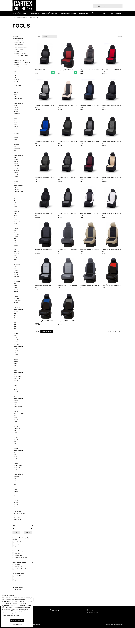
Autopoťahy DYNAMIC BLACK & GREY (67, 322)
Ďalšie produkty (48, 331)
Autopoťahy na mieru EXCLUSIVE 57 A (45, 286)
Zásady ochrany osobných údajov (10, 615)
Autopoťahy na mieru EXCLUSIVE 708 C (89, 106)
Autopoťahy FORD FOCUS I (65, 70)
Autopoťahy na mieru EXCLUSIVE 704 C (67, 178)
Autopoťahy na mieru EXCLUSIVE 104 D (111, 250)
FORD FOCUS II (40, 70)
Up (39, 331)
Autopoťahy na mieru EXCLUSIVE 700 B (89, 71)
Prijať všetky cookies (17, 620)
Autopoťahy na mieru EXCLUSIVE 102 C (45, 250)
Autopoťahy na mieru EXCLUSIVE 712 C (45, 178)
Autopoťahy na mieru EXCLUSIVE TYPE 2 (111, 214)
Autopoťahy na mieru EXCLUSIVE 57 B (67, 286)
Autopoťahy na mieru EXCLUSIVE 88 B (89, 286)
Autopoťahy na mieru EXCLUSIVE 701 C (67, 142)
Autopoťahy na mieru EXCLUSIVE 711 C (111, 106)
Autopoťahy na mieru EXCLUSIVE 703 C (89, 142)
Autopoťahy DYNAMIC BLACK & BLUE (44, 322)
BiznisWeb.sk (119, 624)
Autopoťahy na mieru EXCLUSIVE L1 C (45, 142)
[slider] (13, 528)
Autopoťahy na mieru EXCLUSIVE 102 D (89, 250)
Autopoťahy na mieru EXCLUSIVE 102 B (67, 250)
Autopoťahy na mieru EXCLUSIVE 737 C (111, 142)
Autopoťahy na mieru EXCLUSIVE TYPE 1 (89, 214)
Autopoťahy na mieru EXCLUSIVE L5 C (111, 71)
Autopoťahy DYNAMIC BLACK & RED (111, 286)
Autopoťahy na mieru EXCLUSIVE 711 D (67, 106)
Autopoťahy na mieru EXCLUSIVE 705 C (67, 214)
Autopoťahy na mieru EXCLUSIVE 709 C (89, 178)
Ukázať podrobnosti (17, 624)
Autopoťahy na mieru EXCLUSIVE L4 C (45, 214)
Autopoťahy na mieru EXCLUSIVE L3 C (45, 106)
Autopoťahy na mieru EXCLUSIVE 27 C (111, 178)
